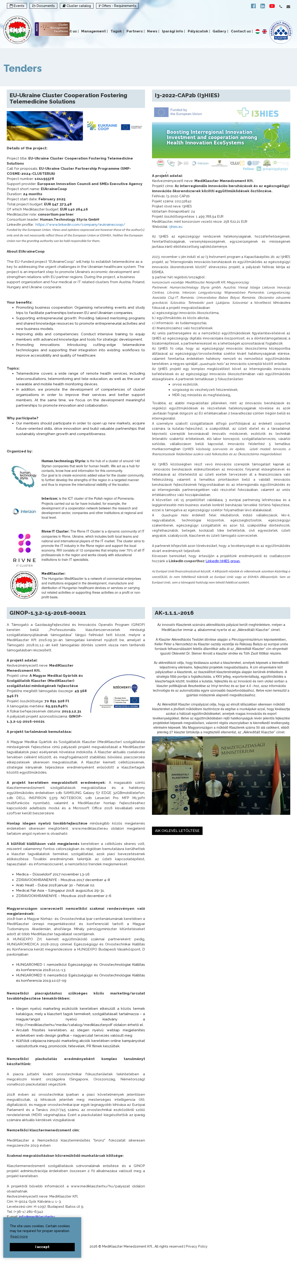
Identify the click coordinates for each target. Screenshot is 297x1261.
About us (70, 31)
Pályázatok (199, 31)
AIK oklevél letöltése (177, 831)
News (153, 31)
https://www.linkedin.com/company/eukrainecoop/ (80, 225)
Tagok (117, 31)
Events (18, 6)
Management (94, 31)
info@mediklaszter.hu (37, 1217)
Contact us (242, 31)
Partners (135, 31)
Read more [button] (19, 1236)
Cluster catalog (78, 6)
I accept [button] (42, 1247)
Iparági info (173, 31)
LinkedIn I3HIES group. (223, 561)
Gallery (220, 31)
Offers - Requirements (118, 6)
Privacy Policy (197, 1246)
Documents (45, 6)
